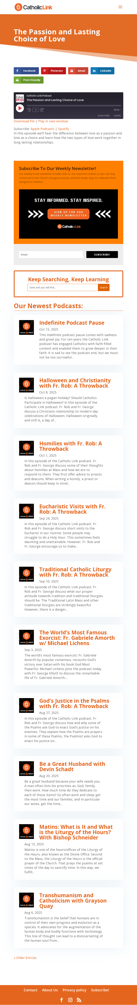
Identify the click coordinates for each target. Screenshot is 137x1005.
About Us (50, 990)
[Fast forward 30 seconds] (42, 110)
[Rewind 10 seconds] (29, 110)
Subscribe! (100, 990)
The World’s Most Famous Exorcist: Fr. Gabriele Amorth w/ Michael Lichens (77, 638)
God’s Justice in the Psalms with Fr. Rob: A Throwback (74, 703)
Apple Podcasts (42, 129)
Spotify (63, 129)
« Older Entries (25, 958)
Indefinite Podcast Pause (71, 322)
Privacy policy (74, 990)
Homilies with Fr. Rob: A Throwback (70, 446)
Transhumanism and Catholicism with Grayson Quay (73, 901)
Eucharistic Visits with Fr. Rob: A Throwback (72, 509)
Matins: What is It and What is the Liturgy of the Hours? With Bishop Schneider (76, 832)
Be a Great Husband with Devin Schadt (72, 766)
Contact (30, 990)
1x (35, 110)
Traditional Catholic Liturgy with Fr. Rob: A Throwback (75, 572)
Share (117, 115)
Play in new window (53, 121)
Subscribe (104, 115)
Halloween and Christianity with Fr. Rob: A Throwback (75, 383)
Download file (24, 121)
